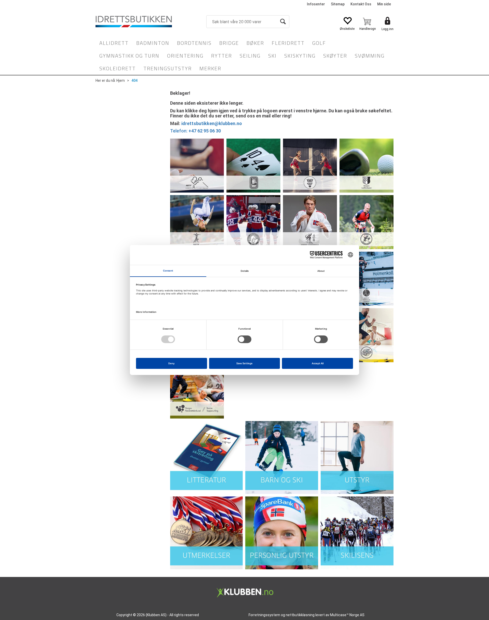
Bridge (229, 43)
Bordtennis (194, 43)
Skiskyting (300, 56)
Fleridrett (288, 43)
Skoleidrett (117, 68)
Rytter (221, 56)
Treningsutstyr (167, 68)
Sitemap (338, 4)
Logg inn (387, 29)
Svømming (370, 56)
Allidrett (114, 43)
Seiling (250, 56)
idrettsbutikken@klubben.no (211, 123)
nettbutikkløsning (300, 615)
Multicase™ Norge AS (347, 615)
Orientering (185, 56)
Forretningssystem (264, 615)
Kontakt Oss (360, 4)
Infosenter (316, 4)
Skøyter (335, 56)
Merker (210, 68)
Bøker (255, 43)
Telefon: (195, 130)
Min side (384, 4)
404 (134, 80)
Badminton (152, 43)
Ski (272, 56)
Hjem (120, 80)
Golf (319, 43)
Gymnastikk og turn (129, 56)
